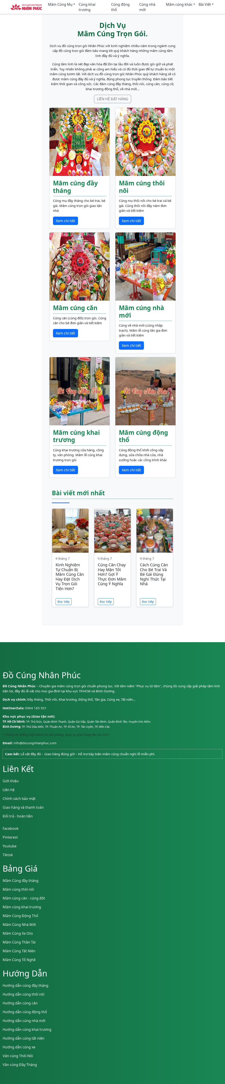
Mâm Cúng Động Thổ (20, 915)
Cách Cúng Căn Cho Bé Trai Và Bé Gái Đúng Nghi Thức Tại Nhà (154, 574)
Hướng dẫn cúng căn (20, 1003)
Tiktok (8, 854)
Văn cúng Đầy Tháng (20, 1064)
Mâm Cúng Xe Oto (18, 933)
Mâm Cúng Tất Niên (19, 951)
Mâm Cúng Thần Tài (19, 942)
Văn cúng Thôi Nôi (18, 1055)
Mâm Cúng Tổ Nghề (19, 959)
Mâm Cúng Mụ (60, 4)
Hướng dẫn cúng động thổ (25, 1011)
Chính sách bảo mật (19, 798)
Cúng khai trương (87, 7)
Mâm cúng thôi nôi (18, 889)
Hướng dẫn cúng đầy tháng (25, 985)
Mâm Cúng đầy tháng (20, 880)
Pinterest (10, 837)
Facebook (11, 828)
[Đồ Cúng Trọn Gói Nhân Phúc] (26, 7)
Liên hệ (9, 789)
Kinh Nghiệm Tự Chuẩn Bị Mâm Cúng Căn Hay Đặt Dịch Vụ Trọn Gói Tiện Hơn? (70, 576)
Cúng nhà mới (147, 7)
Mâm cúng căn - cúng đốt (24, 898)
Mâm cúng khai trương (22, 907)
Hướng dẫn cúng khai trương (27, 1029)
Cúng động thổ (120, 7)
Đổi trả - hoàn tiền (18, 816)
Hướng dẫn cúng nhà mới (24, 1020)
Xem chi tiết (65, 220)
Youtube (9, 846)
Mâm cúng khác (179, 4)
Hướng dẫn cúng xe (19, 1047)
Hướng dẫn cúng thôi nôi (23, 994)
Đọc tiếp (64, 602)
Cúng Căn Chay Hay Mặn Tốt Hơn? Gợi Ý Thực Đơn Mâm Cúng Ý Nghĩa (112, 574)
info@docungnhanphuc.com (35, 743)
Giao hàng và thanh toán (23, 807)
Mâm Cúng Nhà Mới (19, 924)
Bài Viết (205, 4)
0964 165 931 (36, 708)
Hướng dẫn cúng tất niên (23, 1038)
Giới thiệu (11, 781)
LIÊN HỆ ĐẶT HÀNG (112, 99)
